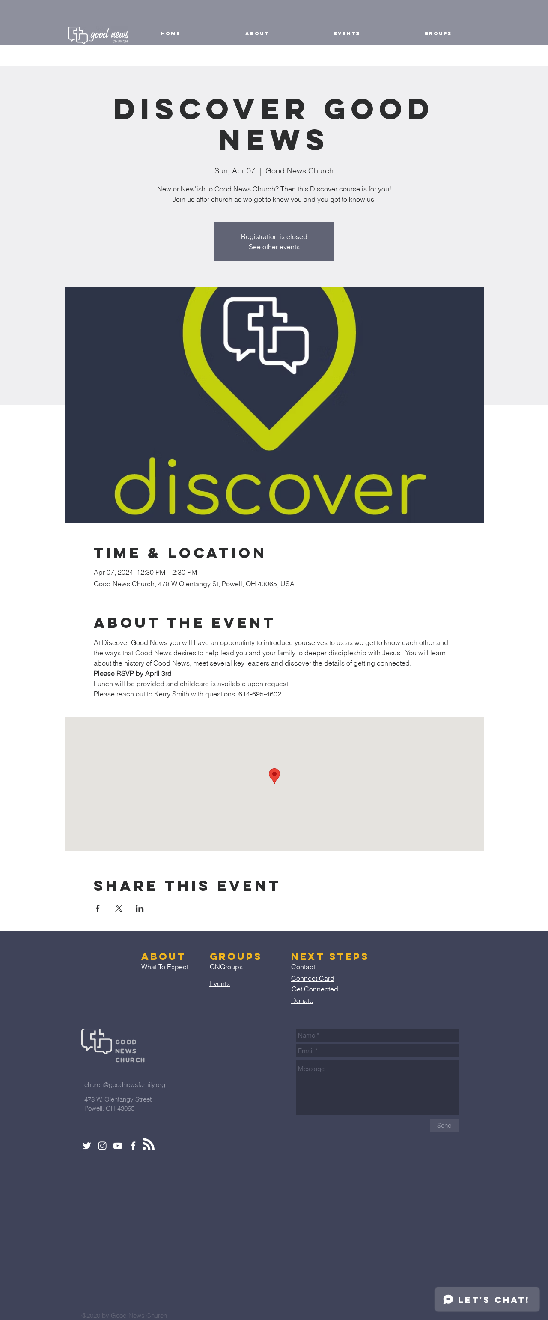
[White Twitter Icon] (86, 1145)
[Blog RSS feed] (149, 1144)
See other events (274, 246)
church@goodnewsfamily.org (124, 1085)
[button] (257, 33)
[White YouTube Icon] (117, 1145)
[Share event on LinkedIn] (140, 908)
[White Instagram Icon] (102, 1145)
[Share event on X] (119, 908)
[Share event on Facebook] (98, 908)
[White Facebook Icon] (133, 1145)
